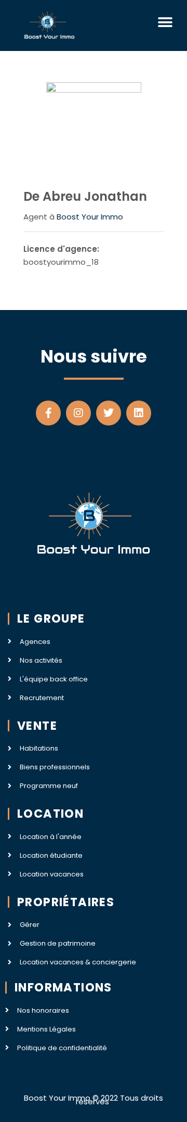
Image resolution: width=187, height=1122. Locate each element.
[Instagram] (78, 413)
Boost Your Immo (90, 216)
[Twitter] (108, 413)
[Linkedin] (138, 413)
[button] (165, 22)
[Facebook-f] (48, 413)
